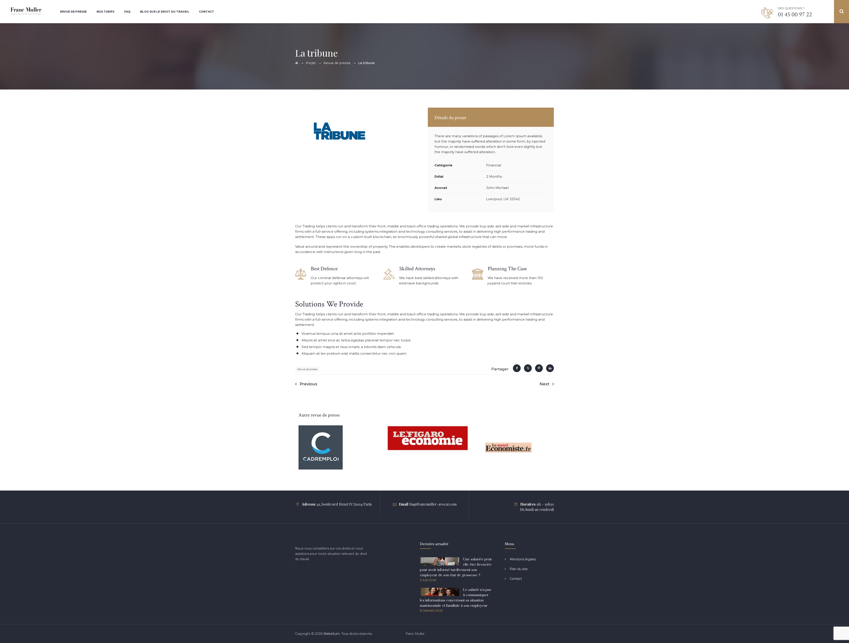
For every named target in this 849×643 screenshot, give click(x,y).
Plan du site (519, 569)
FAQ (127, 11)
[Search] (841, 11)
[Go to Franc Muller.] (296, 63)
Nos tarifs (106, 11)
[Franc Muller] (26, 11)
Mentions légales (523, 559)
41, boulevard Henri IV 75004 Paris (344, 504)
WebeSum (331, 634)
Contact (206, 11)
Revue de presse (73, 11)
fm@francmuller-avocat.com (433, 504)
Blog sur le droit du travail (164, 11)
